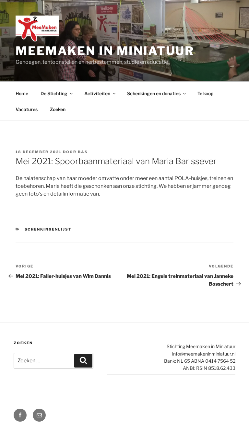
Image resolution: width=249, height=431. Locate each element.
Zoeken (57, 109)
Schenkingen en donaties (154, 93)
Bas (83, 152)
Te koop (205, 93)
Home (22, 93)
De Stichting (54, 93)
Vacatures (27, 109)
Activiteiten (97, 93)
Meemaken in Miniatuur (105, 51)
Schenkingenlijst (48, 229)
